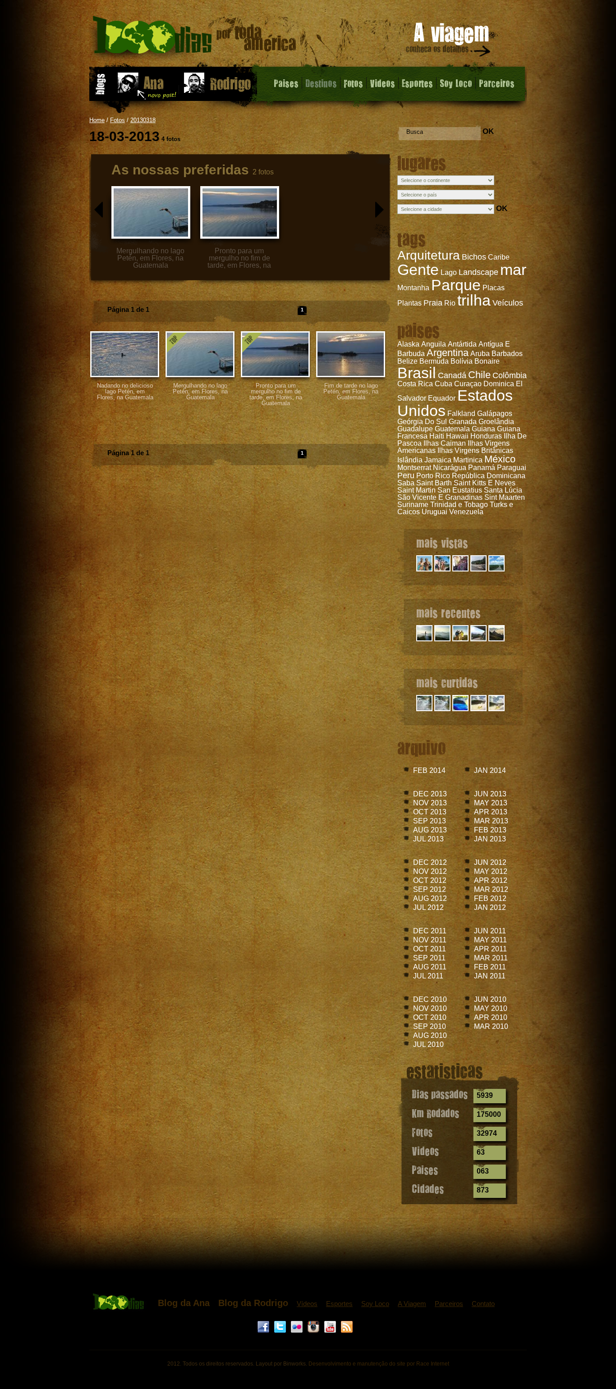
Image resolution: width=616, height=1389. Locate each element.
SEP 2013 (429, 821)
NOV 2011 (429, 940)
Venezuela (466, 512)
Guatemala (452, 429)
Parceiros (497, 83)
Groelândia (496, 421)
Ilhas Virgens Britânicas (475, 450)
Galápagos (494, 413)
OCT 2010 (429, 1017)
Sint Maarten (504, 497)
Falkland (461, 413)
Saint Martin (416, 490)
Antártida (462, 344)
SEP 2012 (429, 889)
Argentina (448, 352)
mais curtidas (447, 682)
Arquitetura (428, 255)
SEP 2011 (429, 958)
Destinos (321, 83)
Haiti (436, 436)
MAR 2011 (491, 958)
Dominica (498, 384)
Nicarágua (449, 467)
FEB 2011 (490, 967)
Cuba (443, 384)
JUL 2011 (428, 976)
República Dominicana (488, 476)
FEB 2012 (490, 898)
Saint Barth (434, 483)
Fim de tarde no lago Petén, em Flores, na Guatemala (350, 391)
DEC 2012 (430, 862)
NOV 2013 (430, 803)
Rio (449, 303)
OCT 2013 (429, 812)
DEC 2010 (430, 999)
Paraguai (511, 467)
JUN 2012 (490, 862)
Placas (494, 288)
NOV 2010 (430, 1008)
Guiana (483, 429)
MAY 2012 (490, 871)
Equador (441, 398)
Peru (405, 475)
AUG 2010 (430, 1035)
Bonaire (487, 361)
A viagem (448, 41)
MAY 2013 (490, 803)
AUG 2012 (430, 898)
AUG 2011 (429, 967)
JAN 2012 (490, 907)
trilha (474, 300)
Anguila (433, 344)
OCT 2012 (429, 880)
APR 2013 (490, 812)
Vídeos (307, 1303)
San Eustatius (459, 490)
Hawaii (457, 436)
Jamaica (437, 460)
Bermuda (434, 361)
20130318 (143, 120)
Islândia (410, 460)
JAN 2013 (490, 839)
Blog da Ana (184, 1303)
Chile (479, 374)
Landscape (478, 272)
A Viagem (412, 1303)
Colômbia (509, 375)
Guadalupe (415, 429)
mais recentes (448, 612)
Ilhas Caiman (444, 443)
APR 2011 (490, 949)
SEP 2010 (429, 1026)
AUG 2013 (430, 830)
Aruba (480, 353)
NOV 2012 (430, 871)
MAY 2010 (490, 1008)
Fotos (353, 83)
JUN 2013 (490, 794)
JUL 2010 (428, 1044)
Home (97, 120)
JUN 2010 (490, 999)
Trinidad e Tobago (459, 504)
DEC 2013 (430, 794)
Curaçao (468, 384)
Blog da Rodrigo (253, 1303)
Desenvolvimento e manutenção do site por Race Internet (378, 1364)
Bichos (474, 256)
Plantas (409, 303)
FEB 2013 (490, 830)
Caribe (499, 257)
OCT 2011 (429, 949)
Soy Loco (456, 83)
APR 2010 (490, 1017)
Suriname (412, 504)
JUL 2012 (428, 907)
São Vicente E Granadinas (440, 497)
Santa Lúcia (503, 490)
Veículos (507, 302)
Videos (382, 83)
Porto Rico (433, 476)
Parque (456, 284)
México (499, 459)
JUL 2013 (428, 839)
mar (513, 269)
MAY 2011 (490, 940)
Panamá (481, 467)
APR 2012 (490, 880)
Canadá (452, 375)
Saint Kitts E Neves (484, 483)
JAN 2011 (490, 976)
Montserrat (414, 467)
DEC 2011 (429, 931)
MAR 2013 (491, 821)
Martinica (468, 460)
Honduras (486, 436)
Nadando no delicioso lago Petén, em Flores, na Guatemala (125, 391)
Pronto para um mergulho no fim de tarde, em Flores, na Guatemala (275, 394)
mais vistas (442, 542)
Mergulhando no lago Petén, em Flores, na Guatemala (200, 391)
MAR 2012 (491, 889)
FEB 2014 (429, 770)
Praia (432, 302)
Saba (405, 483)
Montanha (413, 288)
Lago (449, 272)
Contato (483, 1303)
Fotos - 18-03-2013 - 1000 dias (194, 38)
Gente (418, 269)
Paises (286, 83)
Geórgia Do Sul (422, 421)
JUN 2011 (490, 931)
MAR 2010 (491, 1026)
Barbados (507, 353)
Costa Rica (415, 384)
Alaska (408, 344)
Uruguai (434, 512)
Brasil (416, 372)
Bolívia (462, 361)
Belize (407, 361)
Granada (463, 421)
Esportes (417, 83)
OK (488, 131)
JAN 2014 (490, 770)
